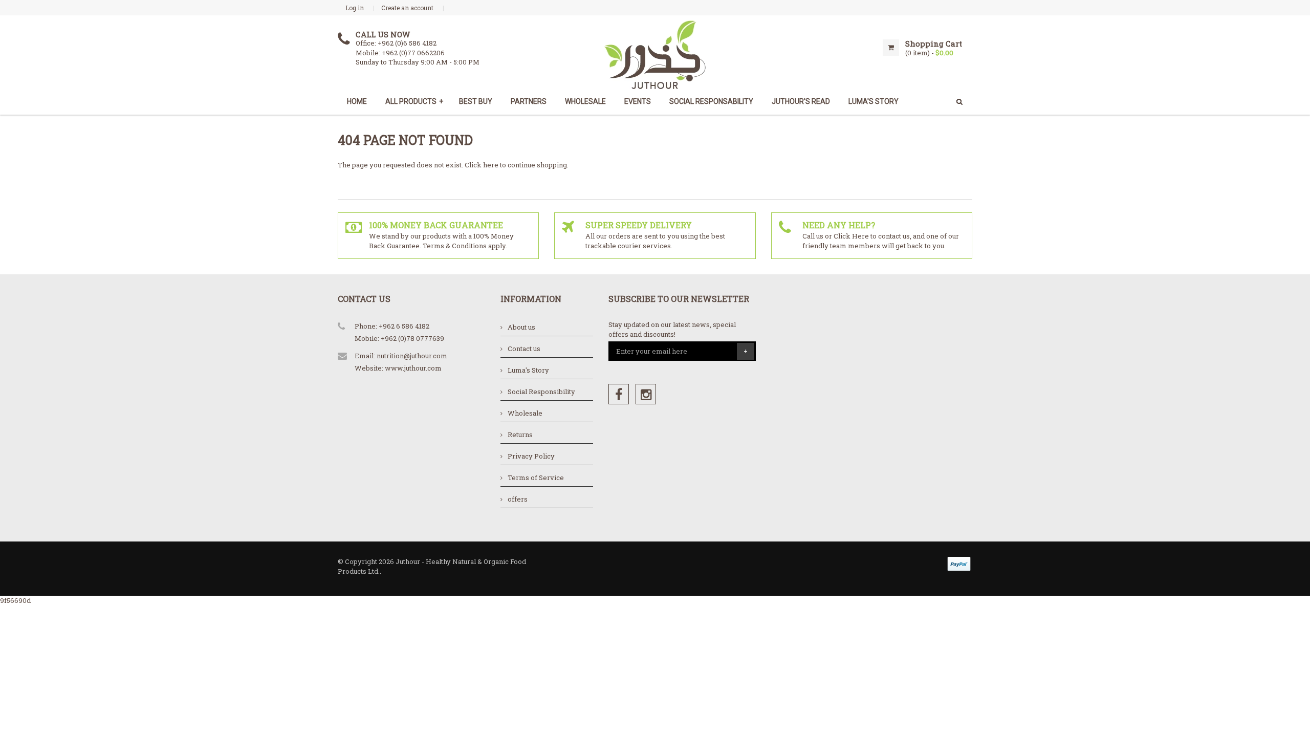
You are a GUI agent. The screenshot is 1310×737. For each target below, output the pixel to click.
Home (357, 101)
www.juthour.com (413, 368)
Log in (354, 8)
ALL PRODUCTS (414, 101)
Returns (520, 434)
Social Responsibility (541, 391)
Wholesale (585, 101)
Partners (529, 101)
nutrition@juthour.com (412, 355)
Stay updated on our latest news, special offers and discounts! (672, 329)
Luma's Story (528, 370)
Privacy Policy (531, 456)
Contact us (524, 348)
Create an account (407, 8)
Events (637, 101)
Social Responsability (711, 101)
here (490, 164)
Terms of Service (536, 477)
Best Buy (475, 101)
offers (518, 499)
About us (521, 327)
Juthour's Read (801, 101)
